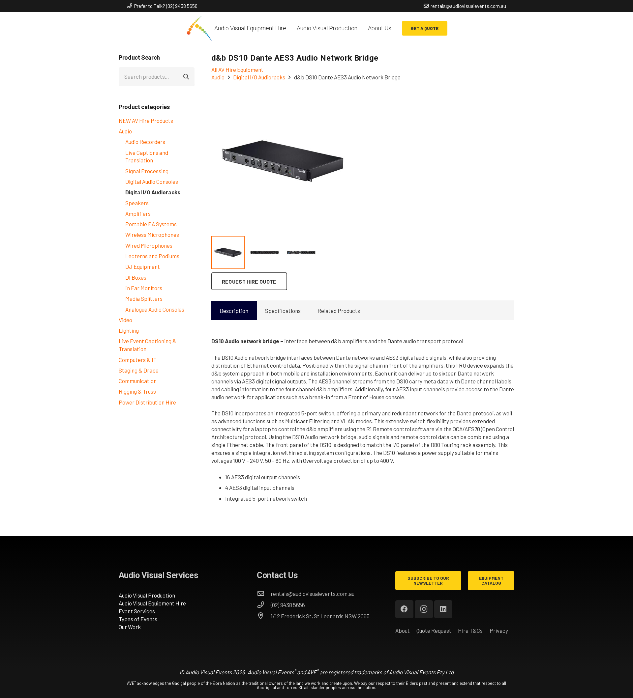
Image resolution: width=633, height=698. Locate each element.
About (402, 630)
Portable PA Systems (151, 224)
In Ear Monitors (143, 288)
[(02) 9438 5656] (264, 605)
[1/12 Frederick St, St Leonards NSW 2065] (264, 616)
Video (125, 320)
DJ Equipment (142, 266)
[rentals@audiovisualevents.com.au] (264, 594)
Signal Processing (146, 171)
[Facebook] (404, 609)
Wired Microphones (148, 245)
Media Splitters (144, 298)
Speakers (137, 203)
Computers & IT (138, 359)
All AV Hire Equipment (237, 69)
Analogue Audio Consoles (154, 309)
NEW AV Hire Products (146, 120)
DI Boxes (135, 277)
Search (187, 77)
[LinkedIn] (443, 609)
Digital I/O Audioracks (152, 192)
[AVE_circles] (199, 28)
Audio (125, 131)
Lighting (129, 330)
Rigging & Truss (137, 391)
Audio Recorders (145, 141)
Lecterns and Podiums (152, 256)
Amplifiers (138, 213)
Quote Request (433, 630)
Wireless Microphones (152, 234)
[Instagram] (424, 609)
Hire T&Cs (470, 630)
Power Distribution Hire (147, 402)
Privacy (499, 630)
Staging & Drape (139, 370)
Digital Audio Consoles (151, 181)
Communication (138, 380)
